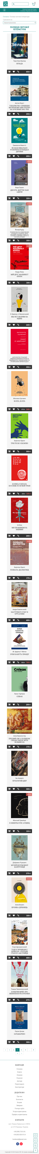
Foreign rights (19, 1108)
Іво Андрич (20, 778)
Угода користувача (19, 1111)
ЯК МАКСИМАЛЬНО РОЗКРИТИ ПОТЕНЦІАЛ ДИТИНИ (19, 149)
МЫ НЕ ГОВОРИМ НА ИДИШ (19, 318)
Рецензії (19, 1078)
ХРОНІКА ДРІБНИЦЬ (20, 907)
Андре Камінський (19, 609)
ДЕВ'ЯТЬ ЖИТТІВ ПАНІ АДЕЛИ (19, 191)
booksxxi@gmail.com (19, 1139)
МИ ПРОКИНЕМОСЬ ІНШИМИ (19, 528)
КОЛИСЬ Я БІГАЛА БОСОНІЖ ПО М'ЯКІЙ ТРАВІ (19, 485)
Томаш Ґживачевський (19, 989)
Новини (19, 1075)
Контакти (19, 1099)
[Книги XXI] (5, 4)
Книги (19, 1072)
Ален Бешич (19, 905)
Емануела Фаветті (19, 145)
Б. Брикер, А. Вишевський (19, 314)
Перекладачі (19, 1084)
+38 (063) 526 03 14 (20, 1135)
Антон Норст (19, 103)
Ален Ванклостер (19, 736)
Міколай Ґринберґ (19, 820)
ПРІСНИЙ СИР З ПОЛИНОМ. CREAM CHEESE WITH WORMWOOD (19, 740)
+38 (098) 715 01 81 (19, 1132)
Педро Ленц (19, 272)
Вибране (19, 1105)
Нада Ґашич (19, 187)
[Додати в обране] (14, 72)
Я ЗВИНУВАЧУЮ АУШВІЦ (19, 823)
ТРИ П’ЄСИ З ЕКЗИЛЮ (19, 443)
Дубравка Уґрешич (19, 862)
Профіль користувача (19, 1114)
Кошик (19, 1102)
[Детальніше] (18, 72)
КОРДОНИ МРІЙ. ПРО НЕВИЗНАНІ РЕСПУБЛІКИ (19, 993)
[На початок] (36, 1150)
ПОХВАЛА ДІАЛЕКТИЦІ (19, 570)
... (29, 1050)
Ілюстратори (19, 1087)
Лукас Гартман (19, 694)
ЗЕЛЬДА (19, 63)
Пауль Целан (19, 1031)
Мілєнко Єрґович (19, 398)
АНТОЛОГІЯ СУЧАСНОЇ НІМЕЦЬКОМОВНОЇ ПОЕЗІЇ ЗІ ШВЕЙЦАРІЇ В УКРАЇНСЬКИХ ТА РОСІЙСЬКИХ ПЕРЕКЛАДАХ (19, 359)
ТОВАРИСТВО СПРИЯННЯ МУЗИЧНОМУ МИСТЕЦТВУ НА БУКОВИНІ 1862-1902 (19, 107)
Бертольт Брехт (19, 441)
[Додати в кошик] (9, 72)
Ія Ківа (19, 525)
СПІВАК (19, 696)
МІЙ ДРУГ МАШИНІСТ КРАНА (19, 275)
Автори (19, 1081)
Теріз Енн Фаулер (19, 61)
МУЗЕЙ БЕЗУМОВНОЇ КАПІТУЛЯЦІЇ (19, 866)
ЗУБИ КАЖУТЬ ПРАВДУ (19, 654)
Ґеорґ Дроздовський (19, 947)
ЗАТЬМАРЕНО (19, 1034)
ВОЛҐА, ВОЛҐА (19, 401)
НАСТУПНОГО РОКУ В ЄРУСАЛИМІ (19, 613)
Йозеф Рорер (19, 230)
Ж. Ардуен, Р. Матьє (19, 652)
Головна (19, 1069)
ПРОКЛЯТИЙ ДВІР (19, 781)
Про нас (19, 1096)
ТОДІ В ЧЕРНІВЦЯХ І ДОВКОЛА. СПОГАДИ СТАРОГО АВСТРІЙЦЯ (19, 951)
